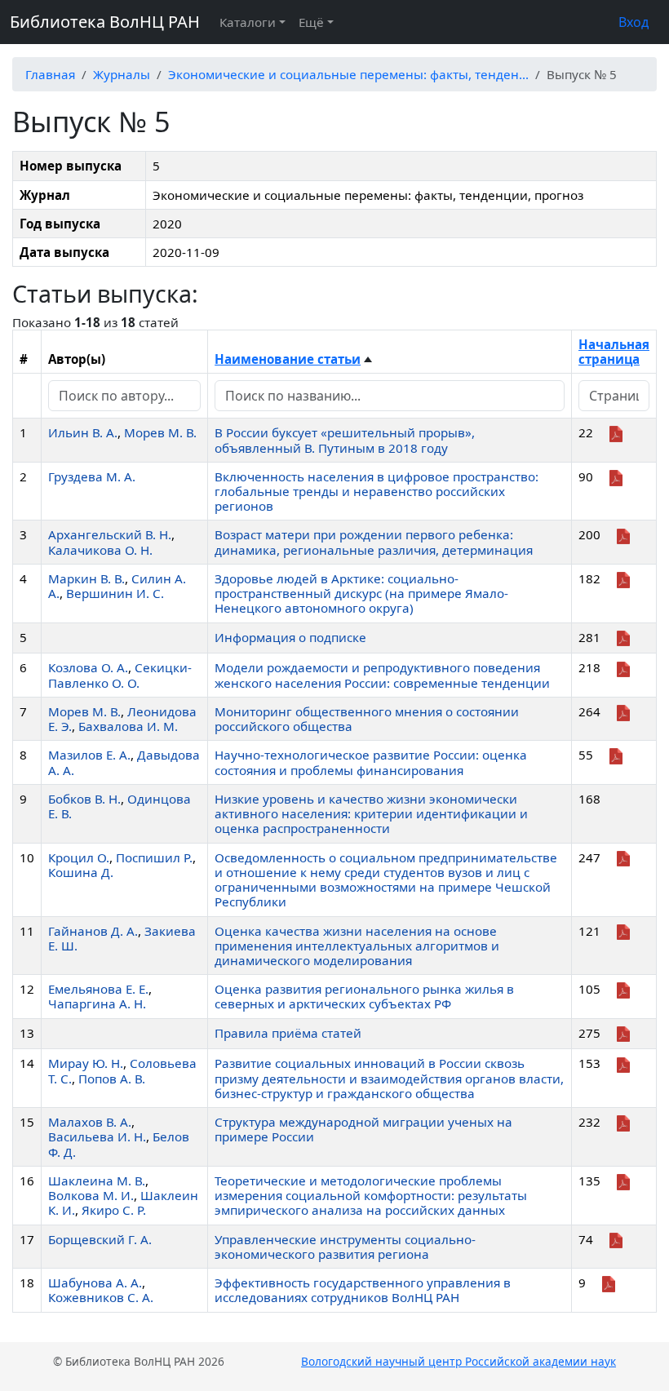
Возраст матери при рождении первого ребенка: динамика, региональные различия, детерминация (374, 541)
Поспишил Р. (154, 857)
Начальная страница (613, 351)
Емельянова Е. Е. (98, 989)
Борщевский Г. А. (100, 1239)
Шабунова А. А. (95, 1282)
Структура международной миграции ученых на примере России (363, 1129)
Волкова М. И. (91, 1195)
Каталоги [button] (247, 22)
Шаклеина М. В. (96, 1180)
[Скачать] (616, 432)
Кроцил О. (78, 857)
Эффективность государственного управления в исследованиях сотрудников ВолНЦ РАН (363, 1289)
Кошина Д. (80, 872)
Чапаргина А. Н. (97, 1003)
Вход (633, 22)
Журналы (121, 74)
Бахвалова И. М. (128, 726)
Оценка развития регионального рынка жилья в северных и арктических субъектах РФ (364, 996)
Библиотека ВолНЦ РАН (105, 22)
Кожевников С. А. (100, 1297)
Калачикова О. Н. (100, 550)
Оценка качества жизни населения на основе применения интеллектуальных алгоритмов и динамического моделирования (357, 945)
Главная (50, 74)
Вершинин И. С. (115, 593)
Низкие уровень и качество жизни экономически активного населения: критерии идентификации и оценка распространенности (371, 813)
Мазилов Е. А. (89, 754)
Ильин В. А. (82, 432)
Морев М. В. (160, 432)
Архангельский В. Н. (109, 534)
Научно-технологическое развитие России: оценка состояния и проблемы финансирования (371, 761)
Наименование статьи (288, 359)
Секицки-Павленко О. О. (120, 674)
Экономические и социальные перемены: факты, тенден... (348, 74)
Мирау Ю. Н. (85, 1063)
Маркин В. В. (86, 578)
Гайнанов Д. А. (93, 931)
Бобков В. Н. (84, 799)
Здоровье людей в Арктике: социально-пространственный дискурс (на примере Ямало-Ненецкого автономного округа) (361, 593)
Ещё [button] (311, 22)
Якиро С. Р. (114, 1210)
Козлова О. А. (88, 667)
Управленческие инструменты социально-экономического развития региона (345, 1246)
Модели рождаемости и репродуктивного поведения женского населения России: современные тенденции (382, 674)
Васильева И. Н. (97, 1136)
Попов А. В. (111, 1078)
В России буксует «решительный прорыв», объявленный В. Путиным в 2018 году (345, 439)
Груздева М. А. (91, 476)
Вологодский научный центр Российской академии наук (458, 1361)
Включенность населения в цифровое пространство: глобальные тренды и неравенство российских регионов (376, 491)
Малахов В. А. (89, 1122)
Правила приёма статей (288, 1033)
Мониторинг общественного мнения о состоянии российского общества (367, 718)
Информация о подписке (290, 637)
